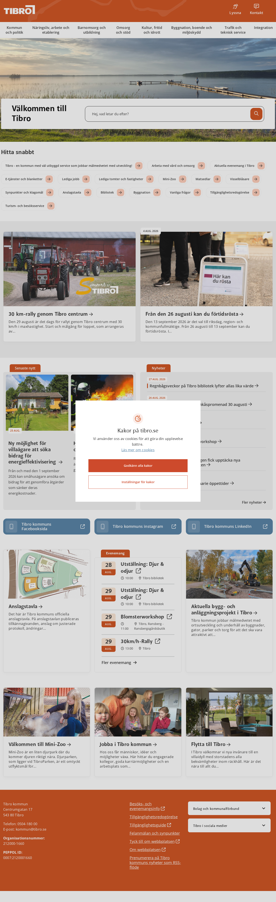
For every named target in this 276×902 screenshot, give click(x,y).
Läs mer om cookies (138, 450)
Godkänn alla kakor (138, 466)
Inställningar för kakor (138, 482)
